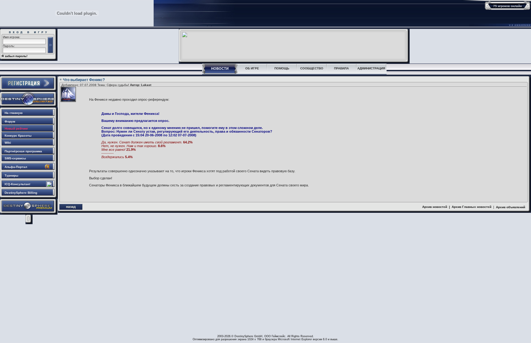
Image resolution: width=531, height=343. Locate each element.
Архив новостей (434, 207)
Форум (10, 121)
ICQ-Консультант (17, 184)
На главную (14, 113)
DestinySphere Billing (21, 192)
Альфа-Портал (16, 167)
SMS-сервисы (15, 158)
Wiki (8, 142)
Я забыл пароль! (14, 56)
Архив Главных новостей (471, 207)
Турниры (11, 175)
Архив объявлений (510, 207)
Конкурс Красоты (18, 135)
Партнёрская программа (23, 151)
